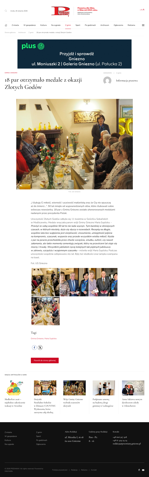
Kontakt (94, 470)
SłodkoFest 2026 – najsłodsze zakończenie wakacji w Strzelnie (15, 402)
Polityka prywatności (59, 470)
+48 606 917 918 (120, 437)
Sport (78, 25)
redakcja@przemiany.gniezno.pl (127, 443)
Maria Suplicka (50, 338)
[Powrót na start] (74, 11)
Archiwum (104, 25)
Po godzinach (90, 25)
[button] (6, 11)
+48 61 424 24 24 (120, 440)
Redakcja (74, 470)
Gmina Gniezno (37, 338)
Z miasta (15, 25)
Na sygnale (56, 25)
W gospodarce (30, 25)
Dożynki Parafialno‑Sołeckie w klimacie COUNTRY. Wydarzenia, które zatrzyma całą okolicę (45, 406)
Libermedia (8, 471)
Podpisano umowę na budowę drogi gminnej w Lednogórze (103, 402)
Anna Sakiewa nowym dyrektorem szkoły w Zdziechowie (132, 402)
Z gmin (68, 25)
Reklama (131, 25)
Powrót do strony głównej (45, 360)
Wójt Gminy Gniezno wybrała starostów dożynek (73, 402)
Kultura (43, 25)
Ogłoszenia (118, 25)
